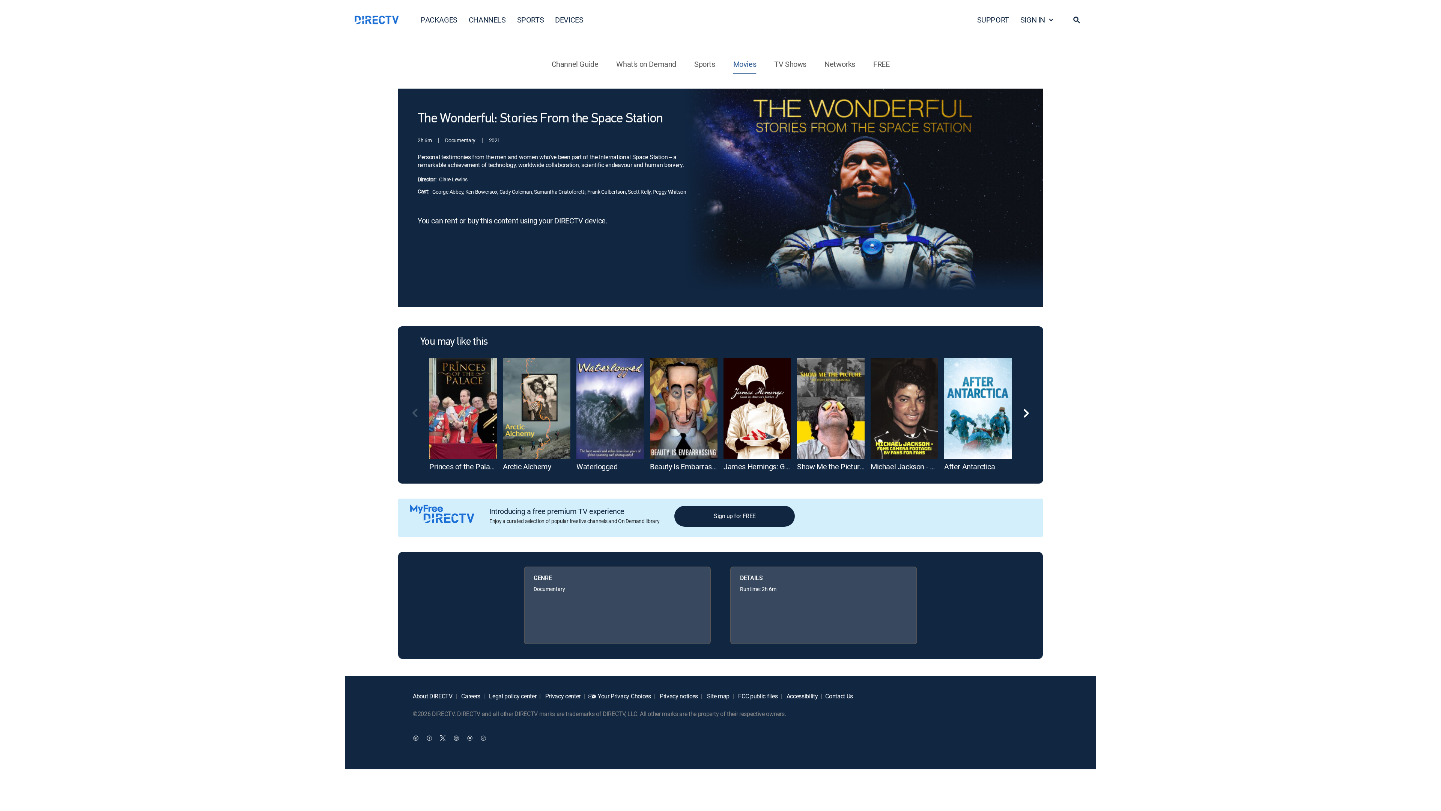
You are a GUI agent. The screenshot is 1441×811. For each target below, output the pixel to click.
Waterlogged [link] (597, 466)
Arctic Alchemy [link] (527, 466)
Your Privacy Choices (624, 696)
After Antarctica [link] (969, 466)
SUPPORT (993, 20)
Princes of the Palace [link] (463, 466)
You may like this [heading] (453, 342)
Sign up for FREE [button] (734, 516)
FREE (881, 64)
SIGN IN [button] (1032, 20)
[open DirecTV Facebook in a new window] (429, 738)
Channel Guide (575, 64)
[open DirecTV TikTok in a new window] (483, 738)
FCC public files (757, 696)
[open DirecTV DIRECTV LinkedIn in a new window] (416, 738)
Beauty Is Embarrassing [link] (687, 466)
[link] (463, 408)
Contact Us (839, 696)
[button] (1076, 19)
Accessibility (801, 696)
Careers (470, 696)
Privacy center (562, 696)
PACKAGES (439, 20)
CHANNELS (487, 20)
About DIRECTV (433, 696)
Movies (745, 64)
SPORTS (530, 20)
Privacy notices (678, 696)
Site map (717, 696)
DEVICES (569, 20)
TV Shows (790, 64)
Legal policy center (512, 696)
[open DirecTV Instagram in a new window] (456, 738)
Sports (704, 64)
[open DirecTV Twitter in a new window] (443, 738)
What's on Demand (646, 64)
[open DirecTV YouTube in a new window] (470, 738)
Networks (839, 64)
